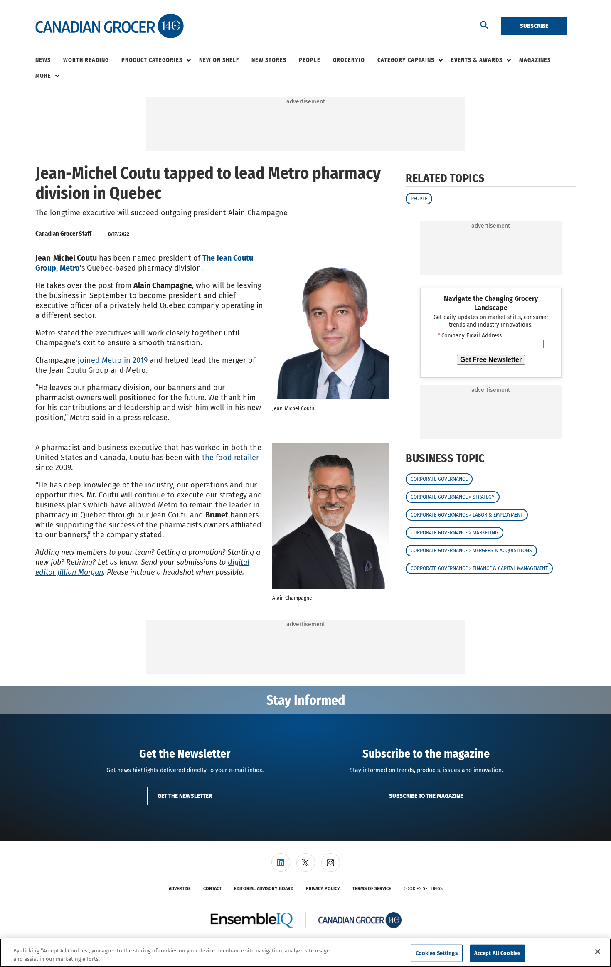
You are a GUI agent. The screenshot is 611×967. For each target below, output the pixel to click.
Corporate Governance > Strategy (453, 497)
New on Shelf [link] (219, 60)
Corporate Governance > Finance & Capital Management (479, 568)
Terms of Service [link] (371, 888)
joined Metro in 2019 (113, 360)
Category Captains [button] (405, 60)
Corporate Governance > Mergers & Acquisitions (471, 551)
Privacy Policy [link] (323, 888)
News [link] (43, 60)
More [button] (43, 75)
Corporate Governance (439, 479)
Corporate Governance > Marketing (454, 533)
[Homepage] (109, 26)
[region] (305, 952)
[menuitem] (49, 60)
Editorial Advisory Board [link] (263, 888)
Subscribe (534, 26)
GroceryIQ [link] (349, 60)
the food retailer (230, 457)
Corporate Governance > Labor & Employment (467, 515)
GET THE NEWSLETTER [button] (185, 796)
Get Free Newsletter (491, 359)
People (419, 199)
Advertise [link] (180, 888)
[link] (280, 862)
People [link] (309, 60)
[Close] (598, 951)
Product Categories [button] (151, 60)
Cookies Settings (423, 888)
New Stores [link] (268, 60)
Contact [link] (212, 888)
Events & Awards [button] (477, 60)
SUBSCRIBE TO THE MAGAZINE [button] (426, 796)
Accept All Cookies (497, 953)
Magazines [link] (535, 60)
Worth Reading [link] (86, 60)
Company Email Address (470, 335)
